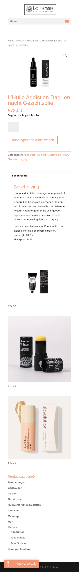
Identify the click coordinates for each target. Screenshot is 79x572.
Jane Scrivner (19, 543)
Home (11, 40)
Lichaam (13, 510)
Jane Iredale (18, 537)
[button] (65, 55)
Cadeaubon (15, 487)
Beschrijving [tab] (20, 175)
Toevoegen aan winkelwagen (33, 140)
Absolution (32, 40)
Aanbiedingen (17, 482)
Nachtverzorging (17, 159)
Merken (20, 40)
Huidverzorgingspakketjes (24, 504)
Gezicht (41, 154)
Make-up (13, 516)
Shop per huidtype (19, 548)
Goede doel (15, 499)
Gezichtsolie (54, 154)
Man (65, 154)
